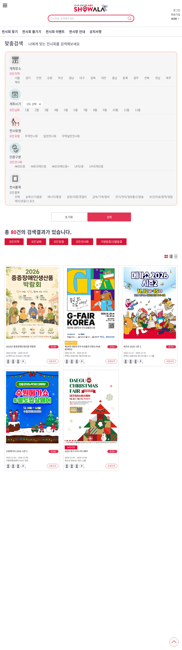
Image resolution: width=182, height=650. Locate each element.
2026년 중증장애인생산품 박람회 (21, 346)
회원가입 (175, 14)
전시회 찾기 (10, 31)
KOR (174, 18)
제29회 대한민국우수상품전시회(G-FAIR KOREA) (82, 347)
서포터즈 (53, 361)
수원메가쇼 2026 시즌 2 (17, 451)
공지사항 (96, 31)
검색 (109, 217)
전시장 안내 (77, 31)
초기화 (69, 217)
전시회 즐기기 (31, 31)
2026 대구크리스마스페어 (76, 451)
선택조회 (129, 18)
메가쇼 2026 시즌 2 (132, 346)
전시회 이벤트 (55, 31)
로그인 (176, 10)
